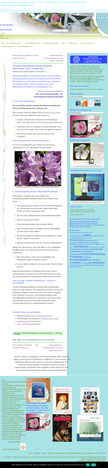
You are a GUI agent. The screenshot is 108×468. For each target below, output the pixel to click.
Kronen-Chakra (55, 113)
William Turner (77, 267)
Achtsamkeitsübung (76, 236)
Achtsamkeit (74, 232)
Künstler (96, 260)
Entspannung (77, 240)
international (81, 246)
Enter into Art (87, 238)
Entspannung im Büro (50, 319)
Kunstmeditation (79, 259)
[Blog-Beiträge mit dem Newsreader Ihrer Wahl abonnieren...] (67, 25)
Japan (72, 249)
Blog (3, 43)
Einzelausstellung (76, 238)
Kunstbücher (90, 453)
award (101, 236)
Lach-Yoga (84, 263)
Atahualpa (102, 461)
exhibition (80, 242)
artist (87, 235)
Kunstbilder (76, 256)
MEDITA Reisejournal (88, 43)
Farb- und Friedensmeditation (28, 324)
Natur (76, 265)
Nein (93, 465)
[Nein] (105, 465)
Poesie (86, 265)
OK (88, 465)
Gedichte (73, 244)
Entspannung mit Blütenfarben (29, 321)
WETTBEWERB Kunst (25, 46)
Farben (86, 242)
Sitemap (51, 453)
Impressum (60, 453)
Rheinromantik (99, 265)
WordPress (91, 461)
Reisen (92, 265)
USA (71, 267)
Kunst (90, 251)
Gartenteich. (30, 295)
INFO (63, 43)
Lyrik (90, 263)
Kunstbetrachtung (95, 254)
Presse (44, 453)
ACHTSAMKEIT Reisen (14, 43)
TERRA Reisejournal (8, 46)
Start (37, 55)
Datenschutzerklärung (75, 453)
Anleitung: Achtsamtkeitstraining (50, 91)
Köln (90, 260)
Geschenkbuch (81, 244)
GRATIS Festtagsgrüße (51, 43)
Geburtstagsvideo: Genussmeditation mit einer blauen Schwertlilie (53, 58)
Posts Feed (101, 453)
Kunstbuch (87, 257)
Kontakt (37, 453)
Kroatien (84, 251)
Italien (103, 247)
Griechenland (91, 244)
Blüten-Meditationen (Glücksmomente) (37, 333)
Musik (72, 265)
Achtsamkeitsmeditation (85, 232)
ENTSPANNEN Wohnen (32, 43)
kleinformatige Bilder (82, 249)
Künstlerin (75, 262)
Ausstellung (95, 236)
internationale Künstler (94, 247)
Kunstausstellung (77, 254)
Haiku (98, 244)
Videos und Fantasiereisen (41, 316)
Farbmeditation (94, 242)
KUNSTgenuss (73, 43)
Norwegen (81, 265)
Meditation (99, 262)
